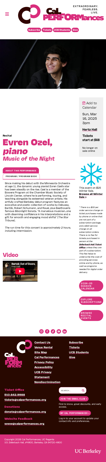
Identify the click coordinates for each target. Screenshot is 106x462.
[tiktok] (53, 331)
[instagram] (41, 331)
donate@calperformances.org (25, 411)
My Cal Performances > (74, 413)
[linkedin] (64, 331)
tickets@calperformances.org (25, 399)
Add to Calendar (89, 105)
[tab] (21, 170)
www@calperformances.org (24, 423)
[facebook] (47, 331)
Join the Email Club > (73, 398)
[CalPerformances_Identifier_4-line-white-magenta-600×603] (18, 341)
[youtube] (59, 331)
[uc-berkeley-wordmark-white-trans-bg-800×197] (88, 449)
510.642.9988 (14, 394)
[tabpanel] (39, 208)
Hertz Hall (89, 129)
